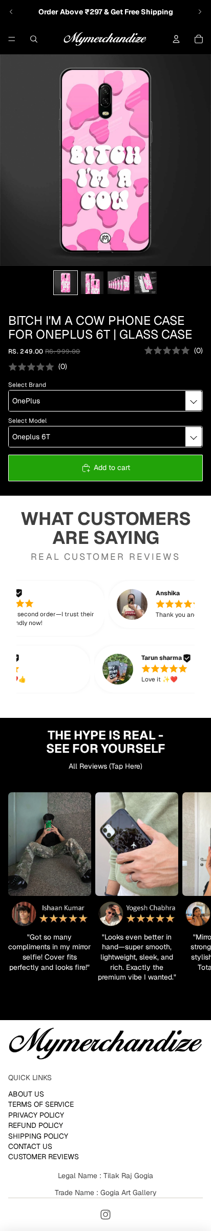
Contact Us (30, 1146)
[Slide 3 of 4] (119, 282)
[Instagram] (105, 1214)
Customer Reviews (43, 1156)
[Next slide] (199, 12)
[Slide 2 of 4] (92, 282)
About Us (26, 1094)
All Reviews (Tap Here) (105, 766)
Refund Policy (35, 1125)
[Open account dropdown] (176, 39)
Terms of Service (41, 1104)
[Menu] (12, 39)
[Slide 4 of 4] (145, 282)
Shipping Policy (38, 1135)
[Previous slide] (11, 12)
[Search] (34, 39)
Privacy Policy (36, 1114)
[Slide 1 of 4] (65, 282)
